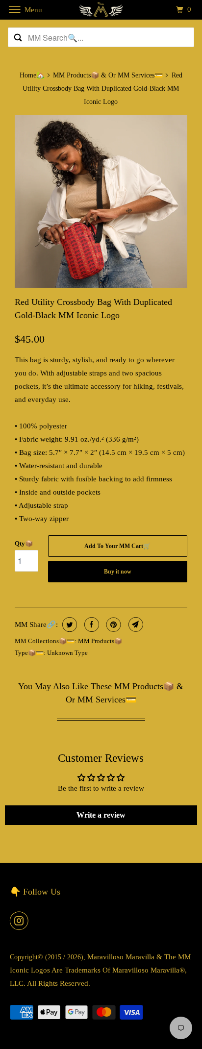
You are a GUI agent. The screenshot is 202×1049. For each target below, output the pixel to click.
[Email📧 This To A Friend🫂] (134, 624)
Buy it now (117, 571)
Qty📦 (24, 543)
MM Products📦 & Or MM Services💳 (108, 75)
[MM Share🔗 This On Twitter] (68, 624)
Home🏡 (32, 75)
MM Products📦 (100, 641)
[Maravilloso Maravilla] (101, 9)
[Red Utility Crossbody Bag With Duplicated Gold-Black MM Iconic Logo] (101, 201)
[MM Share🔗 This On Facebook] (90, 624)
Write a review (101, 815)
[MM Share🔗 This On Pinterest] (112, 624)
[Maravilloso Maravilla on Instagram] (21, 920)
